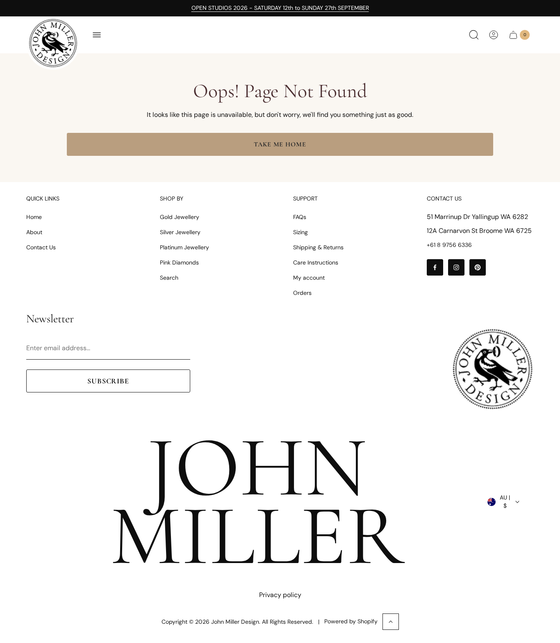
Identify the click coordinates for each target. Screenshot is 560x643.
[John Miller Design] (53, 43)
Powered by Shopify (351, 621)
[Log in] (494, 35)
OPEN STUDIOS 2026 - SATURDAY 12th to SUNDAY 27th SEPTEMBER (280, 7)
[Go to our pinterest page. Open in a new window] (477, 267)
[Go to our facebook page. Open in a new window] (435, 267)
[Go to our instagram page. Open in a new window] (456, 267)
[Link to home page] (492, 369)
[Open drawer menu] (97, 35)
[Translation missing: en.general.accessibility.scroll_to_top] (390, 621)
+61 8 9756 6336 (449, 245)
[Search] (474, 35)
